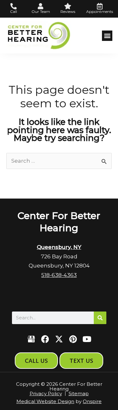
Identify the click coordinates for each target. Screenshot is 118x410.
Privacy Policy (46, 393)
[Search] (100, 318)
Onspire (92, 401)
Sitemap (79, 393)
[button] (107, 36)
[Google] (31, 339)
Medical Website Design (45, 401)
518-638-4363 (59, 275)
